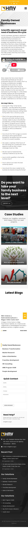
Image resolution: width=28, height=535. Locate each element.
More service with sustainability (14, 262)
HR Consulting (7, 364)
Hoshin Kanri (6, 512)
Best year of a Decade (14, 282)
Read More (23, 330)
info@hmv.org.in (15, 1)
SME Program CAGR (9, 367)
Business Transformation (11, 349)
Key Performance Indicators (11, 509)
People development (9, 371)
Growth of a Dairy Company (14, 242)
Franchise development (10, 360)
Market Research (8, 352)
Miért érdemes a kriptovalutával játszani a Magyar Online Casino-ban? (10, 318)
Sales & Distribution (9, 356)
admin (4, 330)
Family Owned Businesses (11, 345)
